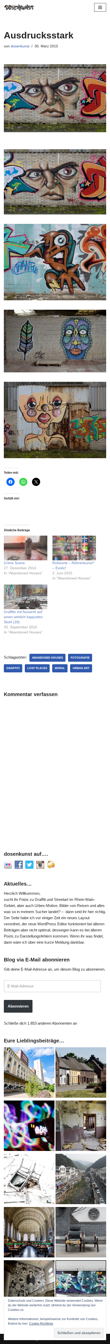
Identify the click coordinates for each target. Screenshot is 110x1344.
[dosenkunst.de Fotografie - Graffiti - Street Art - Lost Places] (19, 7)
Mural (60, 668)
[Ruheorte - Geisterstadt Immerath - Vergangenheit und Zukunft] (81, 1073)
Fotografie (80, 657)
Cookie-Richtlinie (41, 1323)
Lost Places (37, 668)
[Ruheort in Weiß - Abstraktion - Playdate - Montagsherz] (29, 1180)
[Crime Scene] (25, 548)
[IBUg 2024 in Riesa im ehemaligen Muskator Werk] (29, 1073)
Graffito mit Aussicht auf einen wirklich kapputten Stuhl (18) (23, 617)
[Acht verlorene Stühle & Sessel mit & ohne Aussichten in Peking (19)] (81, 1233)
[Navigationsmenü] (100, 7)
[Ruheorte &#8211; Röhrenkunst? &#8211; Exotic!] (74, 548)
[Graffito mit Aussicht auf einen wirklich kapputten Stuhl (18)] (25, 597)
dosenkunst (20, 46)
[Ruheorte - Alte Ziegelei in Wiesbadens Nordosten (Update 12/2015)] (81, 1127)
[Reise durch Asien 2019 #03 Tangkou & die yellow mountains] (81, 1180)
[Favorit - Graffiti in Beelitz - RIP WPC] (29, 1286)
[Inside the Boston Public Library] (29, 1233)
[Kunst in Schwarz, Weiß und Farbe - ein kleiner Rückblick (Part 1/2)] (81, 1286)
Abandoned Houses (47, 657)
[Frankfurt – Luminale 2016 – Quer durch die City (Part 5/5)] (29, 1127)
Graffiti (13, 668)
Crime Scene (14, 563)
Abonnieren (18, 1006)
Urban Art (81, 668)
